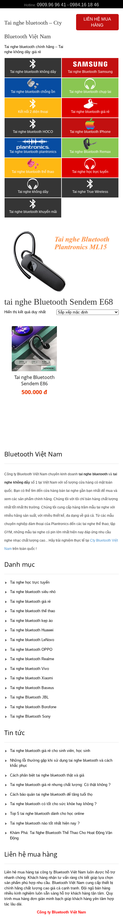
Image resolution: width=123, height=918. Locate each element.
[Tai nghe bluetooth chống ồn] (33, 83)
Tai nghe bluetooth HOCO (33, 132)
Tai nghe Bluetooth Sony (30, 716)
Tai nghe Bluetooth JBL (29, 697)
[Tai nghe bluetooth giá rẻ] (90, 103)
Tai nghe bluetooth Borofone (33, 707)
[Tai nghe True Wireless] (90, 183)
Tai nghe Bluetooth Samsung (90, 72)
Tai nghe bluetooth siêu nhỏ (32, 592)
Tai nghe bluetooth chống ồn (33, 92)
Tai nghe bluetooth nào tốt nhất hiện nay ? (45, 823)
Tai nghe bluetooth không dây (33, 72)
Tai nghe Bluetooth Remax (90, 152)
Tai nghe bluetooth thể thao (33, 172)
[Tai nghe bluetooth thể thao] (33, 163)
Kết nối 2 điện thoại (33, 112)
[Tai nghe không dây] (33, 183)
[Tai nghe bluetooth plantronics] (33, 143)
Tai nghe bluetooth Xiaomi (31, 678)
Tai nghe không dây (33, 192)
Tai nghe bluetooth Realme (32, 659)
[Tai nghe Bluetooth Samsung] (90, 63)
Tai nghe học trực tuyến (90, 172)
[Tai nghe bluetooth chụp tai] (90, 83)
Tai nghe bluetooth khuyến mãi (33, 212)
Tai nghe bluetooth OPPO (31, 649)
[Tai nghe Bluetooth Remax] (90, 143)
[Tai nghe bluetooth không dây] (33, 63)
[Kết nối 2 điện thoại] (33, 103)
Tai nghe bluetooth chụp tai (90, 92)
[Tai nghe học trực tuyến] (90, 163)
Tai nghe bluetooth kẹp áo (31, 620)
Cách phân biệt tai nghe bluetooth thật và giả (47, 775)
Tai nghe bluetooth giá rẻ (90, 112)
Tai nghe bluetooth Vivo (29, 668)
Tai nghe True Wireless (90, 192)
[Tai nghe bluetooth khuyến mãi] (33, 203)
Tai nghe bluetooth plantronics (32, 152)
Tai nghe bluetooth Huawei (31, 630)
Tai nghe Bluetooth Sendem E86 (34, 380)
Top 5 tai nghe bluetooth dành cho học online (47, 813)
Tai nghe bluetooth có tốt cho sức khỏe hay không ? (53, 804)
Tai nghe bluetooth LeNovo (32, 640)
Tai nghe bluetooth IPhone (90, 132)
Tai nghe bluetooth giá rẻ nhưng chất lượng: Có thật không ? (60, 785)
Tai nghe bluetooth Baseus (32, 688)
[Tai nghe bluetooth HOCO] (33, 123)
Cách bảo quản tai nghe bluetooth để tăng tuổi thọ (51, 794)
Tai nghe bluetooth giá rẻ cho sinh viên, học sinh (50, 751)
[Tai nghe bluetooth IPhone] (90, 123)
